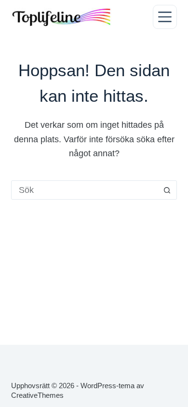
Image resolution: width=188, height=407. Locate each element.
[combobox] (85, 190)
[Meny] (165, 17)
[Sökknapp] (167, 190)
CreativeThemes (37, 395)
